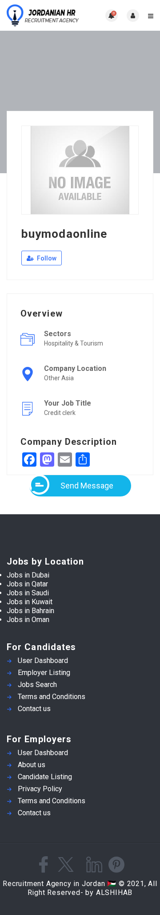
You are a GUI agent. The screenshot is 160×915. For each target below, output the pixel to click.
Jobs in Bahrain (30, 610)
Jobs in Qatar (27, 584)
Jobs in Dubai (28, 575)
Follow (46, 258)
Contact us (34, 708)
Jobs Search (37, 684)
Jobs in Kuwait (29, 602)
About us (31, 764)
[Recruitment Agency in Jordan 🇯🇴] (43, 15)
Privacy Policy (40, 789)
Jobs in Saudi (28, 593)
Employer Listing (44, 672)
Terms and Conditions (51, 696)
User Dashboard (43, 660)
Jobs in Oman (28, 619)
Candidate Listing (45, 777)
